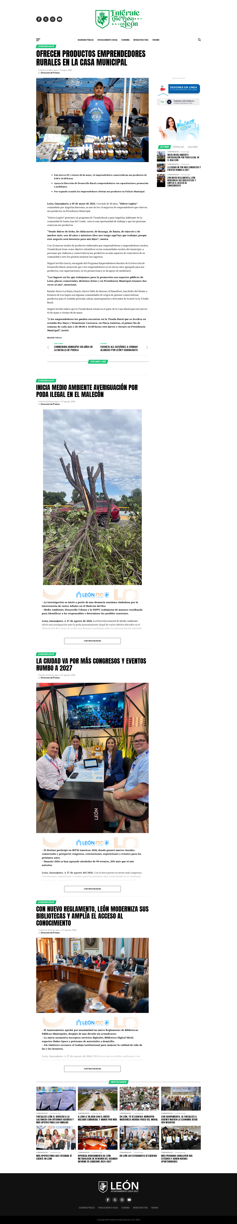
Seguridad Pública (86, 39)
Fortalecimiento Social (107, 39)
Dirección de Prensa (50, 73)
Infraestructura (140, 39)
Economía (125, 39)
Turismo (155, 39)
